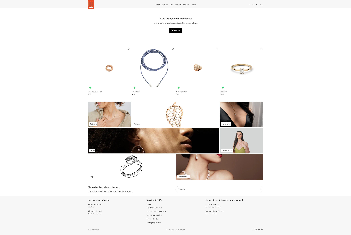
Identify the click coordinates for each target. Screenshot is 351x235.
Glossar (149, 204)
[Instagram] (256, 229)
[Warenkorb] (261, 5)
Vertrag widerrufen (152, 219)
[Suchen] (249, 5)
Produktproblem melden (154, 208)
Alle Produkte (175, 30)
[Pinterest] (262, 229)
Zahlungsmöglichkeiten (154, 223)
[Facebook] (252, 229)
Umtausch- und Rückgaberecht (156, 211)
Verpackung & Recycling (154, 215)
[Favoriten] (257, 5)
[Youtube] (259, 229)
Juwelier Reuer (95, 229)
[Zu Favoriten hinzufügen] (128, 49)
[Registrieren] (260, 189)
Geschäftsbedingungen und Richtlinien (175, 229)
